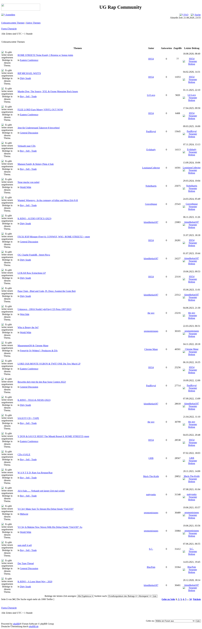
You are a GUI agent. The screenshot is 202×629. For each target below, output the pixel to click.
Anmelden (10, 14)
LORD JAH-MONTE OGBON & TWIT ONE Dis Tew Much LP (49, 363)
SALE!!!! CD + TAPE (28, 418)
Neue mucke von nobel (28, 182)
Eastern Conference (29, 60)
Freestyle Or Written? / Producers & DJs (39, 350)
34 (190, 599)
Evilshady (151, 149)
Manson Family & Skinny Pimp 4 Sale (36, 164)
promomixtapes (151, 331)
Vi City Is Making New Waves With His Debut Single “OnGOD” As (50, 527)
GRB (150, 458)
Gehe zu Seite (168, 599)
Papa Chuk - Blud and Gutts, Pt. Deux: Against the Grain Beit (47, 291)
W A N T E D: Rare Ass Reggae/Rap (35, 472)
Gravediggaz (151, 204)
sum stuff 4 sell (25, 545)
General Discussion (29, 132)
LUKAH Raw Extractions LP (32, 273)
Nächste (197, 599)
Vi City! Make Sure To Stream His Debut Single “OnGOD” (46, 509)
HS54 (151, 59)
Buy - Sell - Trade (28, 96)
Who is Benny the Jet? (28, 327)
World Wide (25, 187)
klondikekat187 (151, 222)
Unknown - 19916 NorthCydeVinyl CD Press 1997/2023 (44, 309)
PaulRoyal (151, 131)
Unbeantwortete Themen (12, 23)
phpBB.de (33, 626)
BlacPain (151, 567)
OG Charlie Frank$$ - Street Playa (34, 255)
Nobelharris (151, 186)
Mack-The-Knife (151, 476)
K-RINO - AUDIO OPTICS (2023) (34, 218)
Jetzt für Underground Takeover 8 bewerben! (39, 127)
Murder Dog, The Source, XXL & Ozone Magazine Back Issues (48, 91)
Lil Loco (151, 95)
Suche (197, 14)
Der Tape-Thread (26, 563)
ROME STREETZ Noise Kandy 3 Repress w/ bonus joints (45, 55)
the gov (151, 313)
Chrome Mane (151, 349)
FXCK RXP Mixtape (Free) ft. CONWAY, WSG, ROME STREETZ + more (54, 236)
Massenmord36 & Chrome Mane (33, 345)
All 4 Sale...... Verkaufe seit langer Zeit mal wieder (41, 491)
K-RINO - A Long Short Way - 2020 (35, 581)
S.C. (151, 549)
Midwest (24, 514)
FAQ (185, 14)
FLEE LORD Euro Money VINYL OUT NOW (40, 109)
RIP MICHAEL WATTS (29, 73)
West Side (24, 314)
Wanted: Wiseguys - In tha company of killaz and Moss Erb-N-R (48, 200)
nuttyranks (151, 494)
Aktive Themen (33, 23)
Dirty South (25, 78)
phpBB (16, 624)
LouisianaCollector (151, 167)
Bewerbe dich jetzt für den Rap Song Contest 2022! (42, 382)
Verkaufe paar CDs (26, 146)
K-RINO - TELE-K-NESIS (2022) (34, 400)
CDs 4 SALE (24, 454)
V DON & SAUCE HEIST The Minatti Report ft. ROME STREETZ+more (53, 436)
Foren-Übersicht (9, 28)
